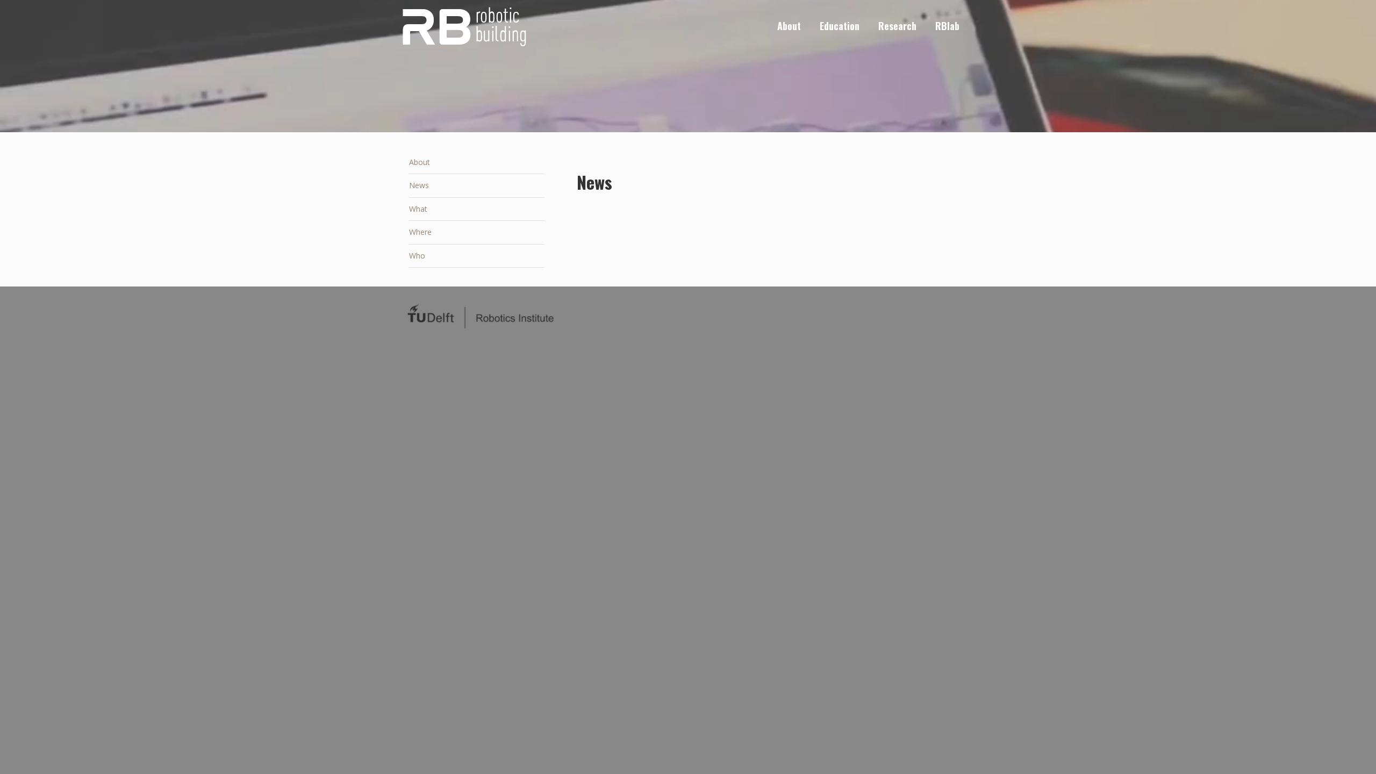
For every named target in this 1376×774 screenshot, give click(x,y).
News (419, 185)
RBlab (947, 26)
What (418, 209)
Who (417, 255)
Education (839, 26)
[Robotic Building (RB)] (463, 25)
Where (420, 232)
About (789, 26)
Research (897, 26)
